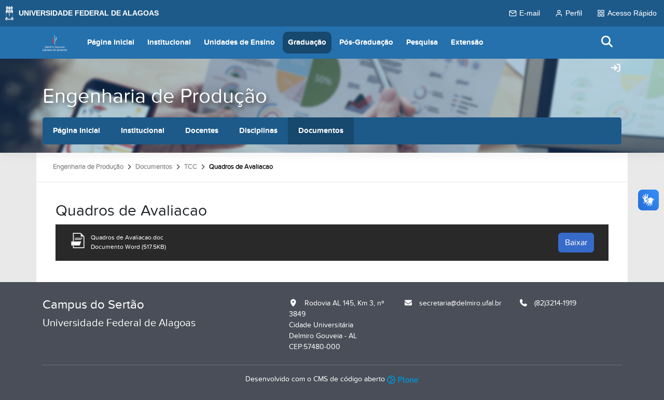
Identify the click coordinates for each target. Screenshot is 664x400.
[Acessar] (615, 68)
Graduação (307, 42)
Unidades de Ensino (239, 42)
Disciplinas (258, 131)
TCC (190, 167)
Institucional (169, 42)
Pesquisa (422, 42)
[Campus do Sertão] (55, 42)
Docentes (201, 131)
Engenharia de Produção (155, 96)
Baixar (576, 242)
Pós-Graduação (366, 42)
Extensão (467, 42)
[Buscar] (607, 42)
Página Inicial (110, 42)
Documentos (320, 131)
